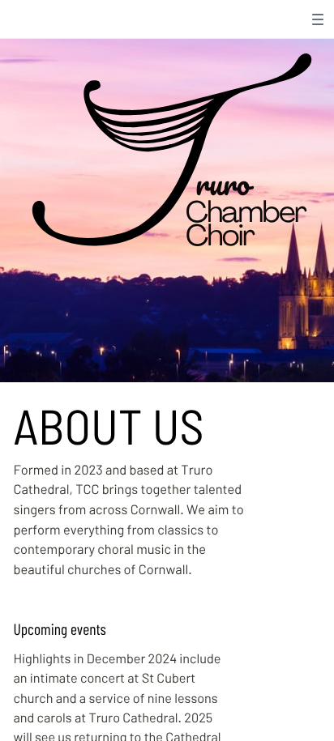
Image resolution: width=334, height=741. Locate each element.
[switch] (318, 19)
